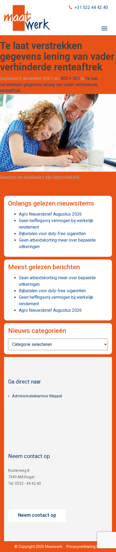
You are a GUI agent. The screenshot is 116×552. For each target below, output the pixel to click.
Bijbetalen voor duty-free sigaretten (52, 233)
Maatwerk (27, 18)
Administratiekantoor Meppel (37, 396)
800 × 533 (70, 78)
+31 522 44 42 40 (91, 7)
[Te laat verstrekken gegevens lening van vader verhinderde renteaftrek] (58, 132)
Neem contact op (37, 515)
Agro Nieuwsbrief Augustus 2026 (50, 214)
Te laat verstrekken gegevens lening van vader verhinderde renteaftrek (49, 84)
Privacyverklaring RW (84, 546)
